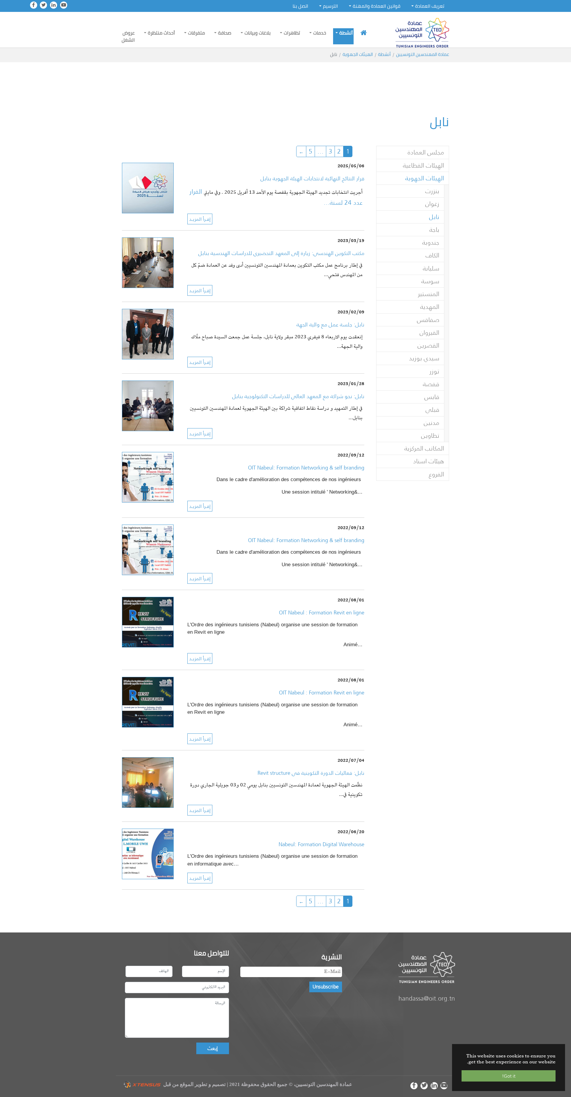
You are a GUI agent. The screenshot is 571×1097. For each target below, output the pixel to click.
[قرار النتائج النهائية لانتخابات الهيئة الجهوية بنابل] (147, 188)
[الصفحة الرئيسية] (363, 32)
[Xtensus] (142, 1084)
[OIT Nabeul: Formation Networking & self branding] (147, 476)
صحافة (224, 32)
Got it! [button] (508, 1075)
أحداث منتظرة (161, 32)
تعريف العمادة (429, 5)
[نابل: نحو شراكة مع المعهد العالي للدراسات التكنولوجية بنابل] (147, 405)
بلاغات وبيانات (257, 32)
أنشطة (346, 32)
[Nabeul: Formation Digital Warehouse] (147, 853)
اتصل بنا (300, 5)
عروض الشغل (128, 36)
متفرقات (196, 32)
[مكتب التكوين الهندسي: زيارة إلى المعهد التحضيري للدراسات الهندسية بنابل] (147, 262)
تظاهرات (292, 32)
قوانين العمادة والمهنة (376, 5)
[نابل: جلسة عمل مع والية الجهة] (147, 334)
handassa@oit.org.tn (427, 998)
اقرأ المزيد (199, 219)
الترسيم (330, 5)
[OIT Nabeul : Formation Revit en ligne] (147, 622)
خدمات (319, 32)
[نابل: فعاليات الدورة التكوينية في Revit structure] (147, 782)
